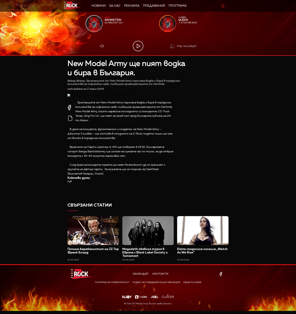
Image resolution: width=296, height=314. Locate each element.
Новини (98, 5)
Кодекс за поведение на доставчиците (156, 282)
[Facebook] (221, 274)
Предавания (154, 5)
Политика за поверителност (112, 282)
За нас (115, 5)
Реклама (131, 5)
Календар (140, 274)
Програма (178, 5)
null (69, 181)
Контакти (160, 274)
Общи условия (192, 282)
